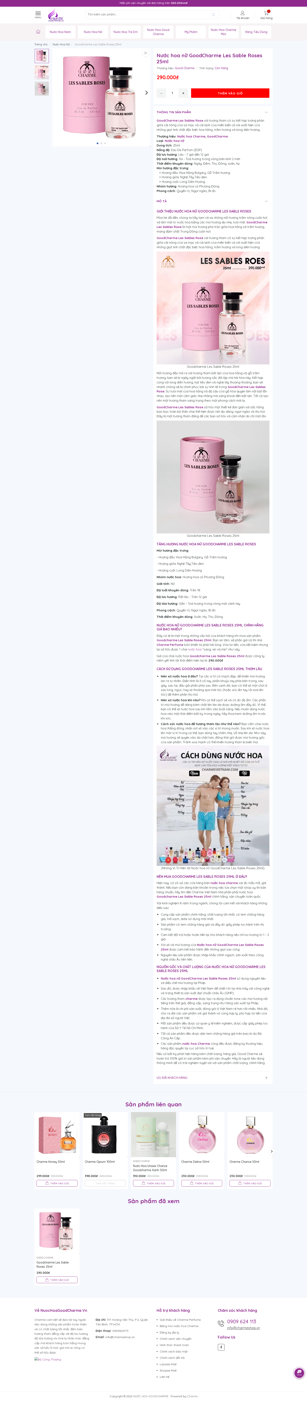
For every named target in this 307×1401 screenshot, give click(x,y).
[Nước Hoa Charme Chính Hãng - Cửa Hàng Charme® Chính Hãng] (38, 32)
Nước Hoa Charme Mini (223, 32)
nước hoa (195, 649)
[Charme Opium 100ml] (105, 1134)
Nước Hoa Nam (60, 32)
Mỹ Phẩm (191, 32)
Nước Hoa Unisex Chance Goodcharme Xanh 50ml (150, 1168)
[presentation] (37, 3)
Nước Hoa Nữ (93, 32)
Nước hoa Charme (191, 136)
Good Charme (184, 68)
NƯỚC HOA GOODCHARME (151, 1396)
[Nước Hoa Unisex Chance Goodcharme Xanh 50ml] (153, 1134)
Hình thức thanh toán (174, 1345)
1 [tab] (97, 143)
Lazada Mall (168, 1364)
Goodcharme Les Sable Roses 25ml (53, 1265)
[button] (146, 92)
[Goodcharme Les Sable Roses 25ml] (57, 1231)
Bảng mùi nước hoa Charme (179, 1326)
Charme (192, 1396)
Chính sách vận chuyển (176, 1339)
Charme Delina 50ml (195, 1162)
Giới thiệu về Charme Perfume (180, 1320)
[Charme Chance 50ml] (250, 1134)
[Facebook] (221, 1347)
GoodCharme (217, 136)
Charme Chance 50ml (244, 1162)
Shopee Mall (168, 1370)
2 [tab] (101, 143)
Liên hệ (164, 1377)
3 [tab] (105, 143)
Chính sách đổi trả (172, 1358)
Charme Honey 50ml (51, 1162)
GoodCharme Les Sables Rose (180, 120)
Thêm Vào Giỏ (230, 93)
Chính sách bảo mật (174, 1351)
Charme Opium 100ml (100, 1162)
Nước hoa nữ (174, 141)
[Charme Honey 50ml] (57, 1134)
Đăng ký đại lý (169, 1332)
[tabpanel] (101, 97)
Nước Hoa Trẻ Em (126, 32)
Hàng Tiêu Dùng (256, 32)
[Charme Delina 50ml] (201, 1134)
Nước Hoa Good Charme (158, 32)
